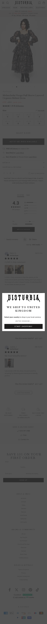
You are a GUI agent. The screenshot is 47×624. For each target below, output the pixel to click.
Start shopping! (23, 326)
